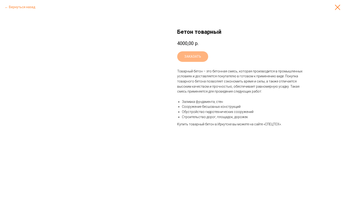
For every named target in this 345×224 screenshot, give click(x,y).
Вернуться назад (22, 7)
